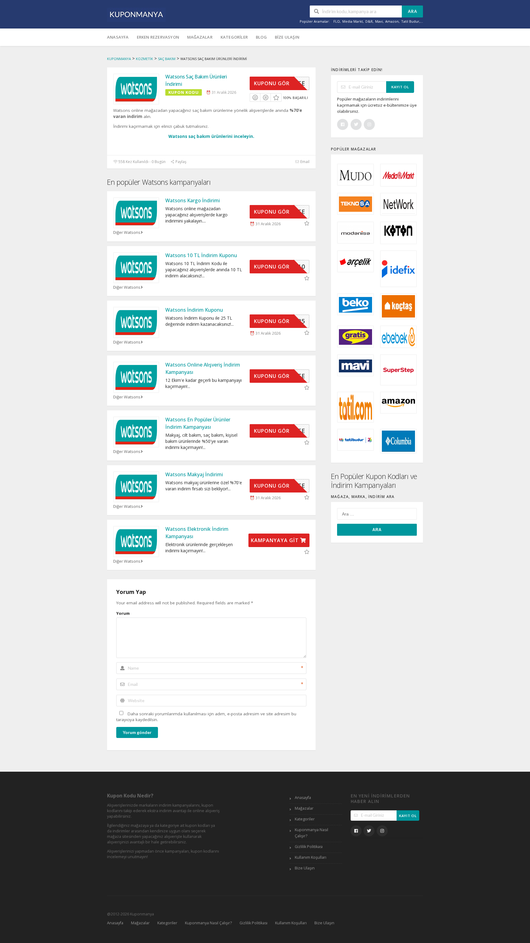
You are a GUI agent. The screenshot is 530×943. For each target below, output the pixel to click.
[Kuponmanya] (136, 14)
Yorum (123, 613)
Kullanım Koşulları (310, 857)
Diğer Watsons (126, 232)
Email (304, 161)
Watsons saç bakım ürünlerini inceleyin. (211, 136)
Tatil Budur (410, 21)
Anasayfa (118, 37)
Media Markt (352, 21)
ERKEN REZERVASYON (158, 37)
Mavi (379, 21)
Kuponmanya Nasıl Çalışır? (311, 832)
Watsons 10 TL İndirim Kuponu (201, 255)
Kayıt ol (400, 87)
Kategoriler (234, 37)
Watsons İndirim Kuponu (194, 309)
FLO (336, 21)
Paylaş (180, 161)
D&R (369, 21)
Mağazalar (200, 37)
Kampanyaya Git (275, 540)
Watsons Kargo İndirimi (192, 200)
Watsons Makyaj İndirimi (194, 474)
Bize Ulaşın (287, 37)
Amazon (392, 21)
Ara (412, 11)
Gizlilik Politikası (309, 846)
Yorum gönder (137, 732)
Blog (261, 37)
